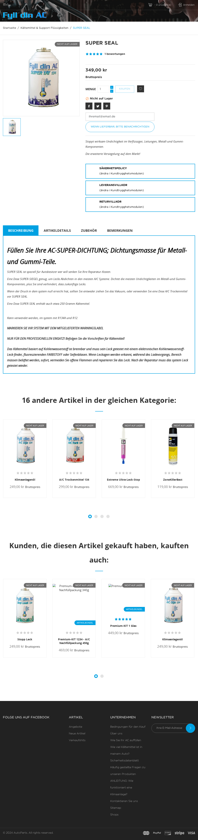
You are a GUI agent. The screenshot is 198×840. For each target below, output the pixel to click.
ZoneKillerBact (172, 479)
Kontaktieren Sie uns (124, 801)
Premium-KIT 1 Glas (123, 626)
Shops (114, 815)
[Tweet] (97, 106)
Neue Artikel (77, 733)
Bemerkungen (120, 230)
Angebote (75, 727)
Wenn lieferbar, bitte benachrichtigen (120, 127)
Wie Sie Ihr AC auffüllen (125, 740)
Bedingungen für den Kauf (127, 727)
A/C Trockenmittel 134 (74, 479)
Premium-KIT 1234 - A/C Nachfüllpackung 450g (74, 641)
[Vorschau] (22, 497)
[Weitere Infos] (29, 498)
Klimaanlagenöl (25, 479)
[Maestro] (146, 833)
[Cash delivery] (179, 833)
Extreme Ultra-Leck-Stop (123, 479)
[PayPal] (157, 833)
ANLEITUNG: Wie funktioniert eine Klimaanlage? (121, 788)
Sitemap (115, 808)
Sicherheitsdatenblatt (124, 760)
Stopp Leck (24, 639)
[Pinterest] (106, 106)
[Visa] (191, 833)
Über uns (116, 733)
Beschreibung (20, 230)
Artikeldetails (57, 230)
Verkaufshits (77, 740)
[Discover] (168, 833)
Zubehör (89, 230)
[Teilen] (88, 106)
